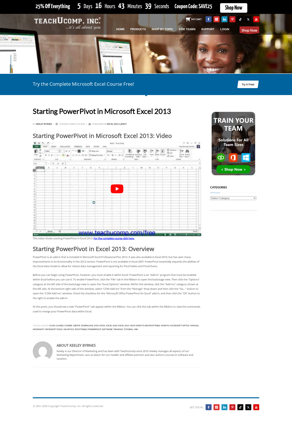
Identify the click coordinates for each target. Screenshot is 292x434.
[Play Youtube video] (117, 189)
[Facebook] (209, 19)
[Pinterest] (232, 19)
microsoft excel (54, 329)
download (87, 325)
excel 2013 (123, 325)
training (118, 329)
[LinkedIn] (224, 19)
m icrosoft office (180, 325)
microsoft (38, 329)
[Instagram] (216, 19)
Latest (123, 124)
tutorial (128, 329)
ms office (69, 329)
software (107, 329)
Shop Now (233, 8)
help (132, 325)
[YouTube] (256, 19)
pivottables (81, 329)
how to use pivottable (148, 325)
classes (60, 325)
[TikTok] (240, 19)
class (52, 325)
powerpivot (94, 329)
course (68, 325)
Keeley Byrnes (44, 124)
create (76, 325)
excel (102, 325)
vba (136, 329)
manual (194, 325)
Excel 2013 (113, 124)
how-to (165, 325)
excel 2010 (111, 325)
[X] (248, 19)
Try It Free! (248, 84)
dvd (96, 325)
